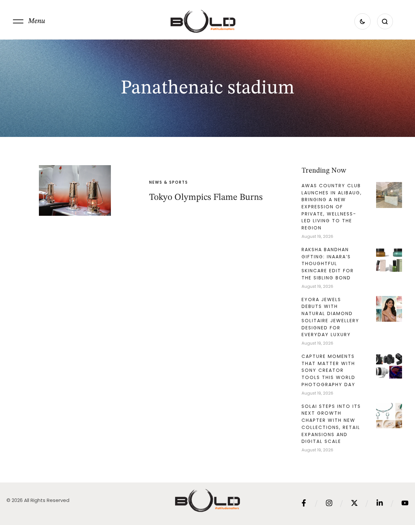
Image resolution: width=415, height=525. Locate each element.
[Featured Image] (74, 190)
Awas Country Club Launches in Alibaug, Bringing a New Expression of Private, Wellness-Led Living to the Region (332, 206)
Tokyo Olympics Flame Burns (206, 197)
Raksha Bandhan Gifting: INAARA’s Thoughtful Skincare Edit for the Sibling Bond (328, 263)
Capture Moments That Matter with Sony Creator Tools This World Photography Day (328, 370)
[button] (29, 21)
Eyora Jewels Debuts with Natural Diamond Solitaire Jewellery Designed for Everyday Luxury (330, 317)
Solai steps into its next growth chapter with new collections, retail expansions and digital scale (331, 424)
